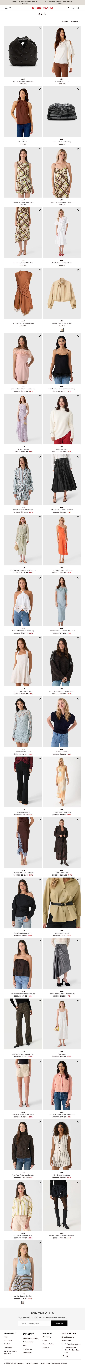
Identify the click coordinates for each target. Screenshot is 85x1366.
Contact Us (27, 1349)
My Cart (7, 1344)
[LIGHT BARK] (62, 330)
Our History (46, 1337)
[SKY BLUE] (23, 1302)
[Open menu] (6, 7)
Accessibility (27, 1353)
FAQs (25, 1345)
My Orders (8, 1340)
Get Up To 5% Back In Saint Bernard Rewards (58, 2)
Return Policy (28, 1342)
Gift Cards (8, 1348)
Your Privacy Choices (59, 1363)
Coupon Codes (47, 1344)
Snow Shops (66, 1340)
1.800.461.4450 (70, 1348)
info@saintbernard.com (72, 1344)
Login (6, 1337)
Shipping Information (30, 1338)
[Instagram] (67, 1356)
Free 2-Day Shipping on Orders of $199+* (24, 2)
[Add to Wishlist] (39, 28)
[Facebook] (63, 1356)
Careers (45, 1340)
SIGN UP (59, 1323)
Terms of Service (32, 1363)
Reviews (45, 1348)
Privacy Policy (45, 1363)
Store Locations (68, 1337)
